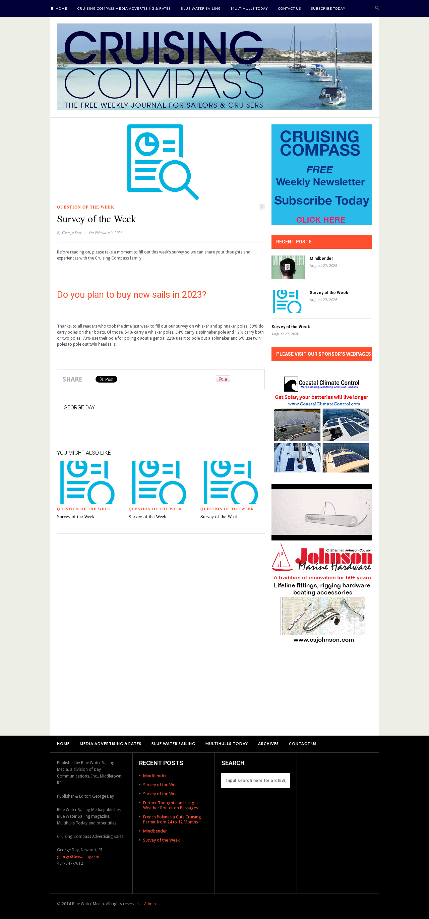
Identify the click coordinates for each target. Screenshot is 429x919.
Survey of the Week (76, 516)
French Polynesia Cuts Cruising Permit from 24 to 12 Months (172, 819)
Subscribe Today (328, 8)
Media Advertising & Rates (110, 743)
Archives (268, 743)
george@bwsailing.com (79, 856)
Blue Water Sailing (201, 8)
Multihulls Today (249, 8)
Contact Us (289, 8)
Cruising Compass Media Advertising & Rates (124, 8)
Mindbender (321, 258)
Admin (150, 904)
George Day (71, 232)
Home (61, 8)
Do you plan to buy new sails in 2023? (131, 294)
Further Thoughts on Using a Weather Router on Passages (170, 805)
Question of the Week (85, 207)
